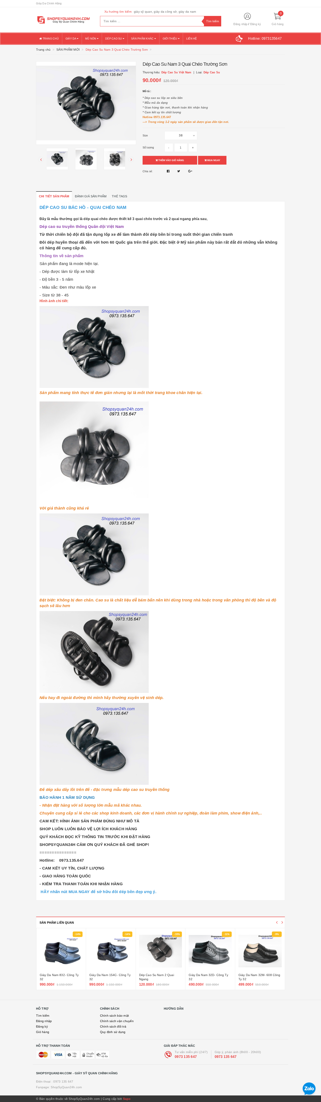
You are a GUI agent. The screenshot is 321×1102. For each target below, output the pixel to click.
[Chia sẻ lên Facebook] (168, 171)
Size (145, 135)
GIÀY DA (71, 38)
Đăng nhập (240, 24)
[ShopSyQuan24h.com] (64, 20)
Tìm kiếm (42, 1015)
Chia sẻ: (148, 171)
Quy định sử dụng (113, 1032)
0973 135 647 (186, 1057)
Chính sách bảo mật (114, 1015)
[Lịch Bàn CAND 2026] (260, 951)
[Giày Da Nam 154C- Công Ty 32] (61, 951)
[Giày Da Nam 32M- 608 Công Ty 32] (210, 951)
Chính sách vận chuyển (117, 1021)
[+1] (190, 171)
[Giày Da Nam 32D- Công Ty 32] (160, 951)
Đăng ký (255, 24)
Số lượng (148, 147)
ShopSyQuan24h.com (66, 1087)
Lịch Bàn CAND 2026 (253, 975)
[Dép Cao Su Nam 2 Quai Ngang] (110, 951)
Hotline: (265, 38)
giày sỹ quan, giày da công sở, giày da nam (165, 11)
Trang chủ (50, 38)
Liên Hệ (191, 38)
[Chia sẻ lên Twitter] (179, 171)
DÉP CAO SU (114, 38)
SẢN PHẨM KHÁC (142, 38)
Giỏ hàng (42, 1032)
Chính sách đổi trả (113, 1026)
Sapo (127, 1098)
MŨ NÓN (91, 38)
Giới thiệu (170, 38)
